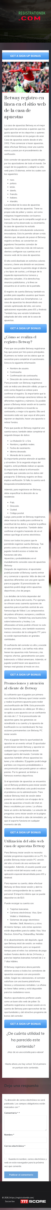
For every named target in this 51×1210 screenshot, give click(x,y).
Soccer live (10, 1201)
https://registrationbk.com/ (22, 1197)
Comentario (11, 1113)
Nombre (9, 1134)
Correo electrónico (14, 1146)
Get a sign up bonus (25, 55)
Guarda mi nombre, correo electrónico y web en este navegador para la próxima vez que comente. (25, 1163)
